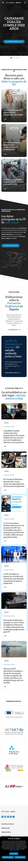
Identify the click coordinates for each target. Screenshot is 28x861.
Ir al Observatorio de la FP (10, 245)
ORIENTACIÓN (5, 828)
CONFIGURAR (14, 853)
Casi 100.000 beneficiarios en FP (14, 41)
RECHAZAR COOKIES (8, 857)
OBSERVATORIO (6, 832)
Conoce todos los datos (11, 372)
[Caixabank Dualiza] (13, 2)
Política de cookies (14, 850)
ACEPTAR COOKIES (20, 857)
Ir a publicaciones (13, 329)
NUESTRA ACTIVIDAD (7, 824)
